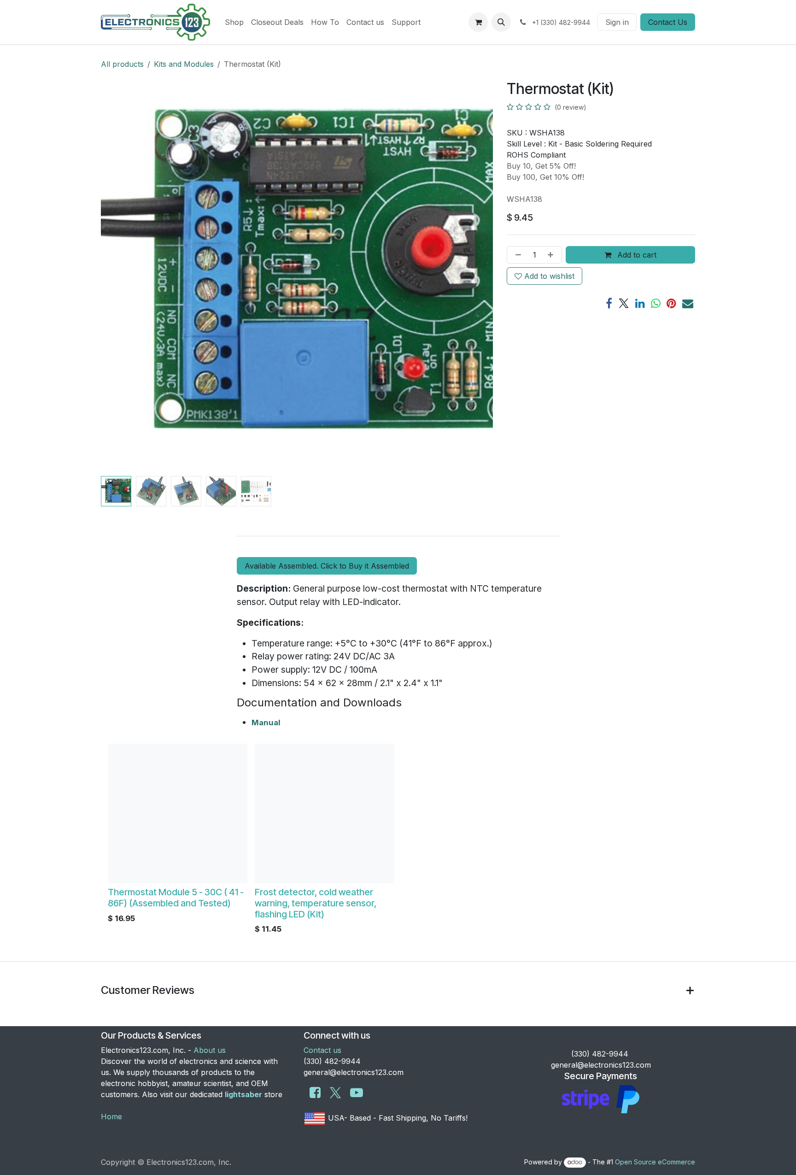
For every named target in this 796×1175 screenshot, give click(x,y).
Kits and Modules (184, 64)
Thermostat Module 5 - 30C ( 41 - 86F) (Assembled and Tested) (176, 898)
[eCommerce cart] (478, 22)
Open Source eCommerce (655, 1162)
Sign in (617, 22)
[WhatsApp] (656, 303)
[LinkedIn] (640, 303)
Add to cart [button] (635, 254)
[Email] (687, 303)
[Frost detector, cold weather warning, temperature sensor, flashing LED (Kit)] (324, 813)
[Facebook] (609, 303)
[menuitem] (234, 22)
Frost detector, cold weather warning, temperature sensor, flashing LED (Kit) (315, 903)
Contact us (322, 1050)
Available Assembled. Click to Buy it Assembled (327, 565)
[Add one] (552, 255)
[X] (623, 303)
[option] (398, 841)
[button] (501, 22)
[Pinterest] (671, 303)
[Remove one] (516, 255)
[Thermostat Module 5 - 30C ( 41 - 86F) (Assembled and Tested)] (177, 813)
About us (209, 1050)
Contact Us (667, 22)
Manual (266, 722)
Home (111, 1116)
